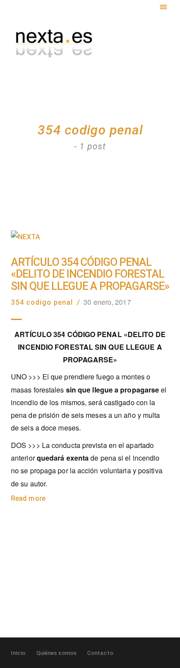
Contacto (100, 653)
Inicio (18, 653)
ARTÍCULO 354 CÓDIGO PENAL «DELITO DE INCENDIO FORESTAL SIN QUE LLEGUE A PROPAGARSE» (90, 274)
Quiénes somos (56, 653)
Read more (28, 498)
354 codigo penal (42, 302)
